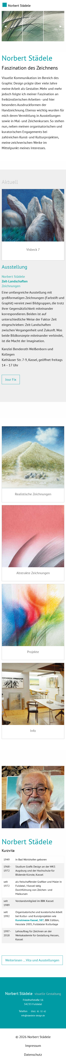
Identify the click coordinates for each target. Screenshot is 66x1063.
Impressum (33, 1045)
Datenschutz (33, 1054)
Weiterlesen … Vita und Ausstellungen (32, 960)
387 (41, 920)
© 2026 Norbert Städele (33, 1037)
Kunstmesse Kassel (26, 920)
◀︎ (6, 26)
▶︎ (62, 26)
